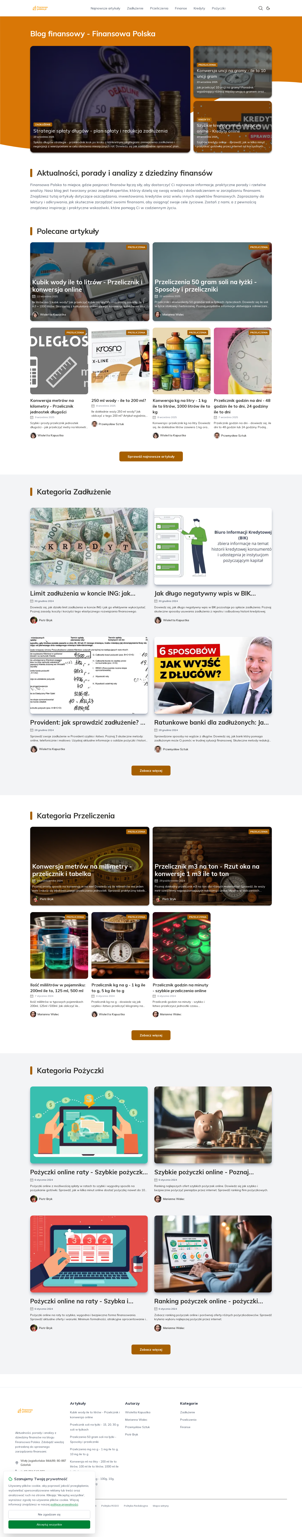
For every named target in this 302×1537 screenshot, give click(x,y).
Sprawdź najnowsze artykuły (151, 456)
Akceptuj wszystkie (49, 1524)
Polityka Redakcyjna (136, 1505)
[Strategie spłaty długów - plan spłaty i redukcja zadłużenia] (110, 99)
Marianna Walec (173, 314)
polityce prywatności (64, 1504)
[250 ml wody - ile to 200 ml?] (120, 361)
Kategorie (189, 1403)
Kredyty (199, 8)
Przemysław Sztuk (175, 749)
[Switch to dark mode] (268, 8)
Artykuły (78, 1403)
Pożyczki (218, 8)
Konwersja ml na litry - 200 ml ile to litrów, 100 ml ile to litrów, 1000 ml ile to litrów (94, 1466)
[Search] (261, 8)
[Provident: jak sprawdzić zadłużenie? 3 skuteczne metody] (89, 675)
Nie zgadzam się (49, 1514)
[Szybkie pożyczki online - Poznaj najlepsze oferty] (213, 1124)
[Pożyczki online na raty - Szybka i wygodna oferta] (89, 1254)
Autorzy (132, 1403)
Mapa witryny (161, 1505)
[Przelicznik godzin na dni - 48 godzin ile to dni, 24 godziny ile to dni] (243, 361)
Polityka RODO (110, 1505)
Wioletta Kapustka (53, 314)
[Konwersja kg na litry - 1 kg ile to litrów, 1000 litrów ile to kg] (182, 361)
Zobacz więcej (151, 770)
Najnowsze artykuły (105, 8)
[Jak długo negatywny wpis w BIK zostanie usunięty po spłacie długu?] (213, 546)
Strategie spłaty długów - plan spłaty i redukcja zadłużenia (100, 131)
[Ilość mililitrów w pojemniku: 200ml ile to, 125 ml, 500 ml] (59, 945)
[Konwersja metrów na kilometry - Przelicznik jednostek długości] (59, 361)
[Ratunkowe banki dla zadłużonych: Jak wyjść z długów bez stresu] (213, 675)
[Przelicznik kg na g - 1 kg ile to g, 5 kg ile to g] (120, 945)
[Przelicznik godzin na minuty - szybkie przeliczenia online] (182, 945)
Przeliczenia (159, 8)
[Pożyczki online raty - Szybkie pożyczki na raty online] (89, 1124)
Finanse (181, 8)
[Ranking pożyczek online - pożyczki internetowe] (213, 1254)
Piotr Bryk (45, 620)
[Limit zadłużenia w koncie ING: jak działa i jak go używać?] (89, 546)
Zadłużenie (135, 8)
